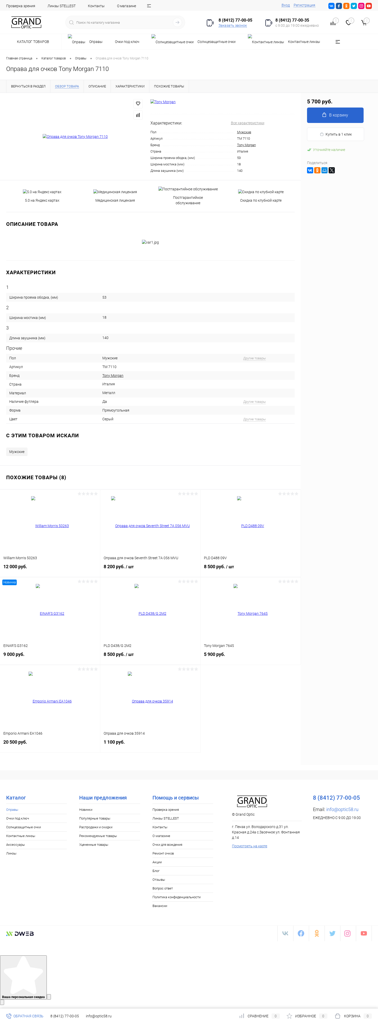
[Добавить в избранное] (138, 103)
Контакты (96, 6)
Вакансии (159, 906)
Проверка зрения (20, 6)
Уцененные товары (93, 845)
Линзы (11, 853)
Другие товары (254, 358)
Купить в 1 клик (339, 134)
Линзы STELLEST (62, 6)
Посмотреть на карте (249, 846)
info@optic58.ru (342, 809)
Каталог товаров (33, 42)
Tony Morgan (246, 145)
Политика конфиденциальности (176, 897)
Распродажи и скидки (95, 827)
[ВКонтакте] (310, 170)
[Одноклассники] (317, 170)
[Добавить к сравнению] (138, 115)
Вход (286, 5)
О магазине (126, 6)
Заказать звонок (233, 25)
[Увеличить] (75, 136)
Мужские (244, 132)
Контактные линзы (20, 836)
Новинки (85, 810)
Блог (155, 871)
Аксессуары (15, 845)
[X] (332, 170)
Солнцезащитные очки (23, 827)
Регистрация (304, 5)
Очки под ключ (17, 818)
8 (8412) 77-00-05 (64, 1016)
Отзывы (158, 880)
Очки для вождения (167, 845)
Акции (157, 862)
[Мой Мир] (324, 170)
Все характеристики (247, 123)
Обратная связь (28, 1016)
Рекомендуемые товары (98, 836)
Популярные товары (94, 818)
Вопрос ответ (162, 888)
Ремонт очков (163, 853)
